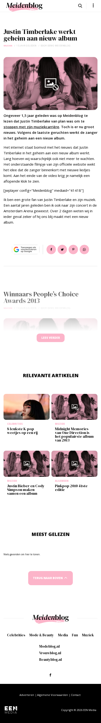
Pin (73, 249)
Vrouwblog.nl (50, 652)
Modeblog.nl (49, 646)
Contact (76, 695)
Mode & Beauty (41, 635)
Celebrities (16, 635)
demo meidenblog (59, 45)
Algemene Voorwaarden (52, 695)
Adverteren (26, 695)
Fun (75, 635)
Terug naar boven (48, 578)
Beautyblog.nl (50, 659)
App (84, 249)
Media (63, 635)
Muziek (8, 45)
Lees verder (50, 338)
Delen (51, 249)
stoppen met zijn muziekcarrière (31, 126)
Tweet (62, 249)
